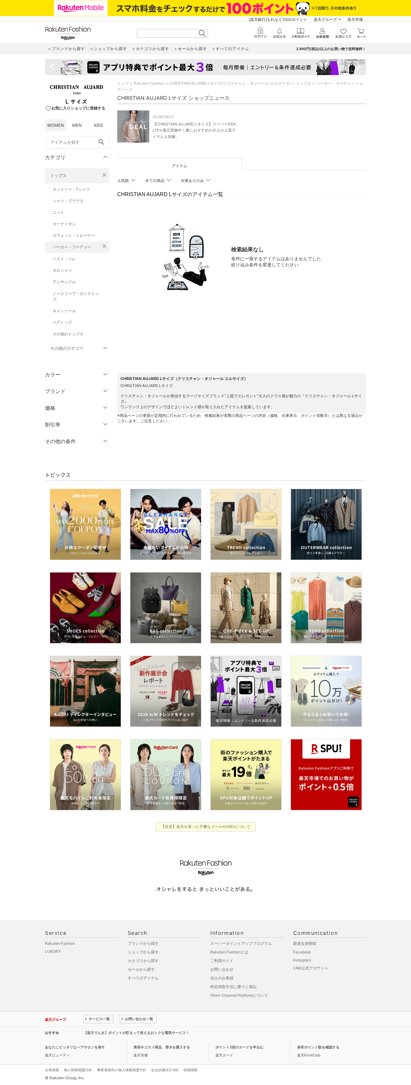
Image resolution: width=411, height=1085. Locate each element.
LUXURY (53, 951)
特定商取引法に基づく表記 (233, 986)
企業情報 (52, 1070)
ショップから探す (143, 952)
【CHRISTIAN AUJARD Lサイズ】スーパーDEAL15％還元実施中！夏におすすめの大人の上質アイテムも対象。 (194, 130)
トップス (58, 175)
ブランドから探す (143, 943)
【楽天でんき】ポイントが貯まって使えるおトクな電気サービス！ (136, 1032)
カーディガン (64, 223)
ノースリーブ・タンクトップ (76, 296)
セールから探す (141, 969)
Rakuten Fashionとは (229, 952)
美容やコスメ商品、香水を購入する (162, 1047)
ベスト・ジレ (64, 258)
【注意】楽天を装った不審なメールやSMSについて (205, 826)
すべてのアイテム (143, 978)
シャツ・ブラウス (68, 200)
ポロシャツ (62, 270)
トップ (123, 83)
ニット (58, 212)
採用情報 (190, 1070)
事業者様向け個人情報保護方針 (121, 1070)
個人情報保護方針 (78, 1070)
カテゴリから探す (143, 960)
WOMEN (55, 125)
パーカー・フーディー (72, 247)
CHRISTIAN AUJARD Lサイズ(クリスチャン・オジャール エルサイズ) (230, 83)
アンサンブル (64, 282)
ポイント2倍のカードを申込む (239, 1047)
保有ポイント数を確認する (318, 1047)
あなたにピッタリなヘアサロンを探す (75, 1047)
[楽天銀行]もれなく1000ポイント (278, 19)
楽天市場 (355, 19)
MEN (77, 125)
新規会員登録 (304, 943)
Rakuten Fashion (149, 83)
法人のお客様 (221, 978)
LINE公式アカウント (310, 968)
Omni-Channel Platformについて (239, 995)
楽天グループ (325, 19)
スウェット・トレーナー (74, 235)
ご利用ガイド (221, 960)
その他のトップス (68, 334)
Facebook (302, 952)
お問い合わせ (221, 969)
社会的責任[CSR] (165, 1070)
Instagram (302, 960)
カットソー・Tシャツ (71, 189)
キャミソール (64, 310)
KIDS (98, 125)
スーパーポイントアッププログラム (241, 943)
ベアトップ (62, 322)
